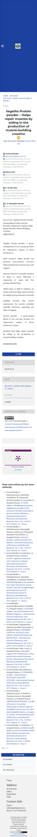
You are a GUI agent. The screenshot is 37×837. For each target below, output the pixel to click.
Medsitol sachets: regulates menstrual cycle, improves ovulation (18, 558)
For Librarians (8, 770)
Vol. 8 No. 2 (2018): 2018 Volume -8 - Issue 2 (18, 99)
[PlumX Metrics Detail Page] (18, 458)
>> (8, 748)
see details (18, 470)
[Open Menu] (2, 46)
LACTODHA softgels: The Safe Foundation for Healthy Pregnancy (19, 611)
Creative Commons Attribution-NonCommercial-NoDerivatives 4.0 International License (18, 427)
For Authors (7, 764)
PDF (19, 354)
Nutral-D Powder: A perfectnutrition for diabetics (18, 540)
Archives (14, 96)
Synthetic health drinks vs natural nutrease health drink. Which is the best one (20, 730)
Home (5, 96)
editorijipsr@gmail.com (15, 156)
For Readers (7, 759)
